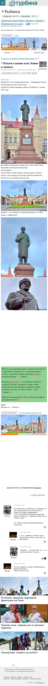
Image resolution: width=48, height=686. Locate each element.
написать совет (40, 52)
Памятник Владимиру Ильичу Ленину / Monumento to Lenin (23, 21)
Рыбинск (12, 11)
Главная (6, 677)
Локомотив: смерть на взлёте (19, 652)
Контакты (26, 678)
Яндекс (26, 397)
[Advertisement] (24, 339)
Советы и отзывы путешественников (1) (19, 58)
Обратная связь (16, 678)
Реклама (13, 677)
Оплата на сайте (35, 678)
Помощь (19, 677)
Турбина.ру (40, 683)
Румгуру (37, 374)
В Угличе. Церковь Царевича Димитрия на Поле (18, 599)
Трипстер (14, 382)
